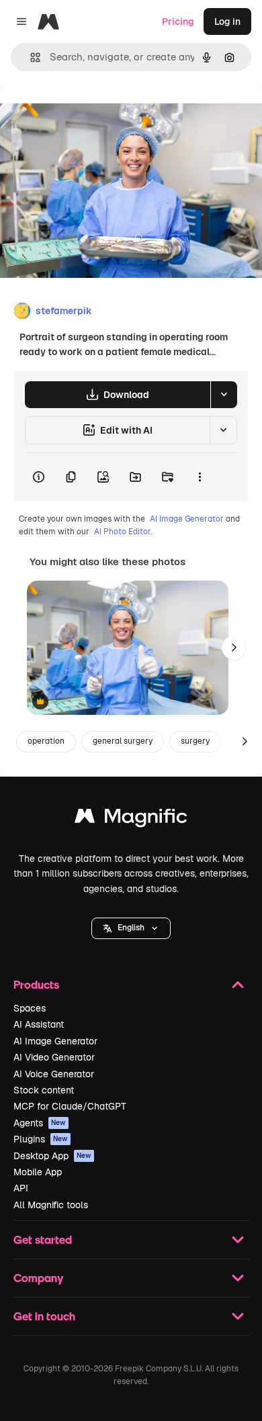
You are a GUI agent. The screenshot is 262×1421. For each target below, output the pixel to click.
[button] (131, 928)
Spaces (29, 1008)
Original (86, 115)
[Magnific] (131, 819)
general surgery (122, 741)
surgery (195, 741)
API (20, 1188)
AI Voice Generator (53, 1074)
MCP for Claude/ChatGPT (69, 1106)
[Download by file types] (223, 394)
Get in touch (44, 1316)
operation (46, 741)
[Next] (234, 648)
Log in (227, 21)
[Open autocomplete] (29, 57)
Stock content (43, 1090)
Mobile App (37, 1172)
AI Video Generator (54, 1057)
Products (36, 984)
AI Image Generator (187, 518)
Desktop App (52, 1156)
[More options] (199, 477)
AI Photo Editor (122, 531)
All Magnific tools (50, 1205)
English (131, 927)
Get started (42, 1239)
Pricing (178, 21)
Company (38, 1278)
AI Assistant (38, 1024)
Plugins (40, 1139)
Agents (39, 1123)
